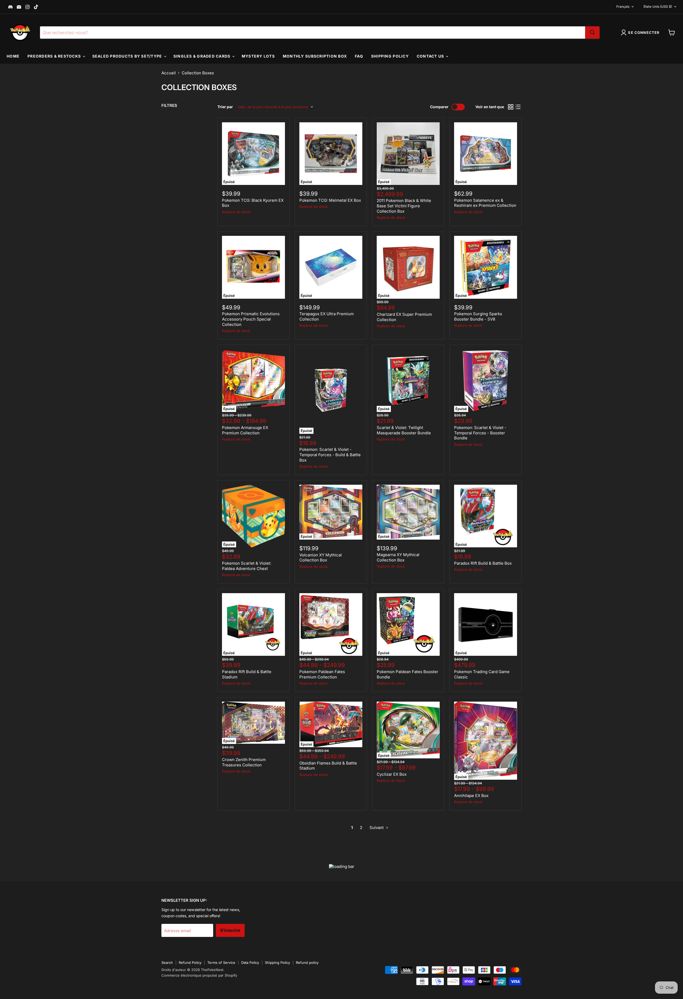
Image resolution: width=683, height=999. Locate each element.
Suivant (377, 827)
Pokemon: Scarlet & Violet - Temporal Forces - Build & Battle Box (330, 454)
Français (622, 7)
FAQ (359, 56)
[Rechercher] (592, 32)
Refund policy (307, 962)
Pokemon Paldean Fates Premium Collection (322, 674)
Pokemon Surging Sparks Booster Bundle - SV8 (478, 316)
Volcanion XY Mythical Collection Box (320, 557)
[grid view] (510, 107)
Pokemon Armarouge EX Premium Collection (245, 430)
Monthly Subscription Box (315, 56)
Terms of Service (221, 962)
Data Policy (250, 962)
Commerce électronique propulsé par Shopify (199, 975)
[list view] (518, 107)
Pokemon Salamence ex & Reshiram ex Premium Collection (485, 203)
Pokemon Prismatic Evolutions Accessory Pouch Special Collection (251, 319)
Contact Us (431, 56)
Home (13, 56)
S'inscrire (230, 930)
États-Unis (658, 7)
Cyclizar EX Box (392, 774)
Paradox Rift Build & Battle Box (483, 563)
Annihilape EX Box (471, 795)
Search (167, 962)
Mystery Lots (258, 56)
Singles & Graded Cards (202, 56)
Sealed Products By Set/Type (127, 56)
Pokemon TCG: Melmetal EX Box (330, 200)
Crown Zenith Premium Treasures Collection (244, 762)
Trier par (225, 107)
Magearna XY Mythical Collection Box (398, 557)
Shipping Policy (390, 56)
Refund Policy (190, 962)
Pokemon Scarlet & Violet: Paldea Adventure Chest (246, 566)
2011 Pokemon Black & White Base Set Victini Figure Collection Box (404, 205)
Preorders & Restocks (54, 56)
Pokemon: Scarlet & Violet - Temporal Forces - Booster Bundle (480, 432)
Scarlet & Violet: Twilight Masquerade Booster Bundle (404, 430)
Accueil (168, 73)
